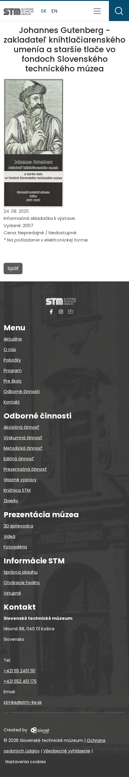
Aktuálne (13, 339)
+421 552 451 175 (20, 681)
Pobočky (12, 360)
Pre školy (13, 381)
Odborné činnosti (22, 391)
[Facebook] (51, 311)
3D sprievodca (18, 526)
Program (13, 371)
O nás (10, 349)
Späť (13, 268)
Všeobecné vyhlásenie (66, 751)
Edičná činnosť (19, 459)
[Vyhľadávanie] (119, 11)
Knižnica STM (17, 490)
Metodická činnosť (23, 448)
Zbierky (11, 501)
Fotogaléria (15, 547)
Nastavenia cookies (25, 762)
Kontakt (12, 402)
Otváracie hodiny (22, 583)
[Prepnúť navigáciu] (97, 11)
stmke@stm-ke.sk (23, 702)
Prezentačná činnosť (25, 469)
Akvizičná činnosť (21, 427)
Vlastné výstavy (20, 480)
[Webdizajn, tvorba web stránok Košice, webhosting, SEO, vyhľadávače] (39, 730)
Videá (9, 536)
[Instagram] (60, 311)
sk (43, 11)
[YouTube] (70, 311)
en (54, 11)
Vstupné (12, 593)
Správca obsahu (21, 572)
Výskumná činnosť (23, 438)
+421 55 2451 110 (19, 671)
